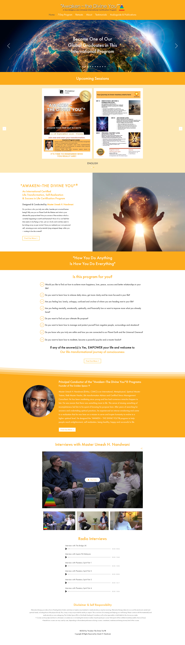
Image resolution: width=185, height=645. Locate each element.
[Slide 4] (87, 66)
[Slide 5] (90, 66)
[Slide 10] (102, 66)
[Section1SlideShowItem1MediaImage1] (91, 167)
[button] (79, 14)
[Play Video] (59, 521)
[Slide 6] (92, 66)
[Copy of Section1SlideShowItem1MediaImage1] (93, 167)
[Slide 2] (82, 66)
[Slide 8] (97, 66)
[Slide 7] (95, 66)
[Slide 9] (100, 66)
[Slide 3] (85, 66)
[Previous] (8, 46)
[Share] (141, 448)
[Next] (176, 46)
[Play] (66, 549)
